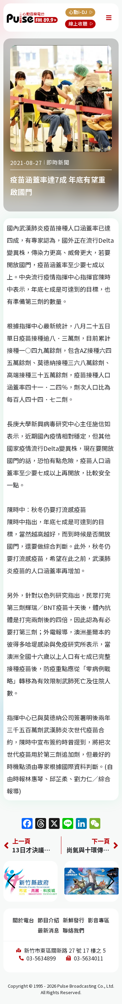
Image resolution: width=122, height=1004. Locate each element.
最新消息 (48, 930)
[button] (110, 881)
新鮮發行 (73, 920)
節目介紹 (48, 920)
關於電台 (23, 920)
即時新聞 (57, 162)
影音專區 (98, 920)
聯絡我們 (73, 930)
